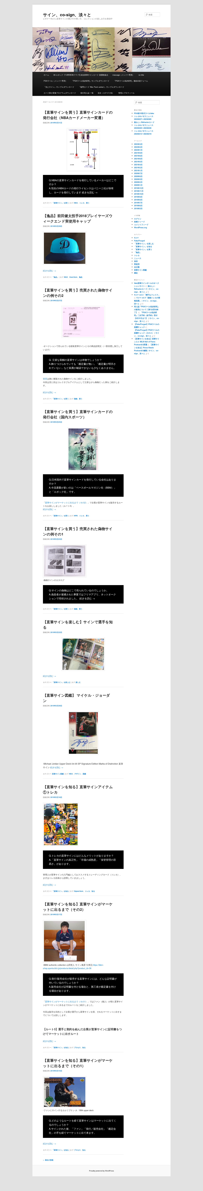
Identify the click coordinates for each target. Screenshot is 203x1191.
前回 (45, 378)
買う (87, 203)
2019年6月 (138, 205)
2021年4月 (138, 164)
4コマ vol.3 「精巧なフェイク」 (147, 294)
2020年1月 (138, 185)
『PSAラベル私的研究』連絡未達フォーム (131, 80)
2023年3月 (138, 144)
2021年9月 (138, 152)
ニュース (137, 258)
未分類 (136, 267)
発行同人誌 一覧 (86, 93)
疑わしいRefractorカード (144, 122)
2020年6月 (138, 176)
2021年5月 (138, 161)
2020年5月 (138, 179)
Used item (73, 277)
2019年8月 (138, 199)
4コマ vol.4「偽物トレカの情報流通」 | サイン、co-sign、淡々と (147, 300)
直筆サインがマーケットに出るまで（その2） (66, 502)
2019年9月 (138, 196)
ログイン (137, 218)
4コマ (136, 237)
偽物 (75, 398)
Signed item (78, 891)
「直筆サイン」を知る (60, 891)
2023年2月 (138, 147)
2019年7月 (138, 202)
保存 (136, 261)
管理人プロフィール (126, 93)
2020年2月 (138, 182)
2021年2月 (138, 167)
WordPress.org (140, 227)
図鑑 (84, 773)
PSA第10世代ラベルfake (144, 113)
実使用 (136, 264)
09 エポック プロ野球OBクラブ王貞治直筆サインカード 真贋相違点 (80, 75)
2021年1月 (138, 170)
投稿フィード (139, 221)
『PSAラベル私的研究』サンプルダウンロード (90, 80)
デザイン (77, 773)
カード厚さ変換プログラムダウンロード (60, 93)
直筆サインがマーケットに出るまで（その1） (66, 1001)
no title (141, 75)
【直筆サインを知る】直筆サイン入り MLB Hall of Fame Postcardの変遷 (146, 341)
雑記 (136, 272)
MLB (66, 277)
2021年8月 (138, 155)
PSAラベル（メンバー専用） (55, 80)
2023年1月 (138, 150)
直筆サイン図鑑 (58, 773)
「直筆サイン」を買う (60, 203)
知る (93, 891)
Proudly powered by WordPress (101, 1170)
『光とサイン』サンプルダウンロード (59, 87)
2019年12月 (138, 188)
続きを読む (89, 192)
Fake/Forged (139, 240)
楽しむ (78, 682)
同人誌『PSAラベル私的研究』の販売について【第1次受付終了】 (146, 309)
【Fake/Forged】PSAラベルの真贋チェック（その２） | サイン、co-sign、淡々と (146, 333)
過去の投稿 (48, 1160)
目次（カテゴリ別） (106, 93)
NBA (76, 203)
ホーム (46, 75)
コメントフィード (141, 224)
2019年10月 (138, 194)
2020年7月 (138, 173)
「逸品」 (55, 277)
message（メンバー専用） (123, 75)
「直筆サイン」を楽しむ (61, 682)
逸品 (80, 277)
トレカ (81, 203)
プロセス (77, 1047)
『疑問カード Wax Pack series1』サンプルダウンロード (101, 87)
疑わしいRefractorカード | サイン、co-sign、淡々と (146, 289)
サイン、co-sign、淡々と (67, 14)
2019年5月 (138, 208)
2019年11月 (138, 191)
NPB (76, 515)
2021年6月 (138, 158)
